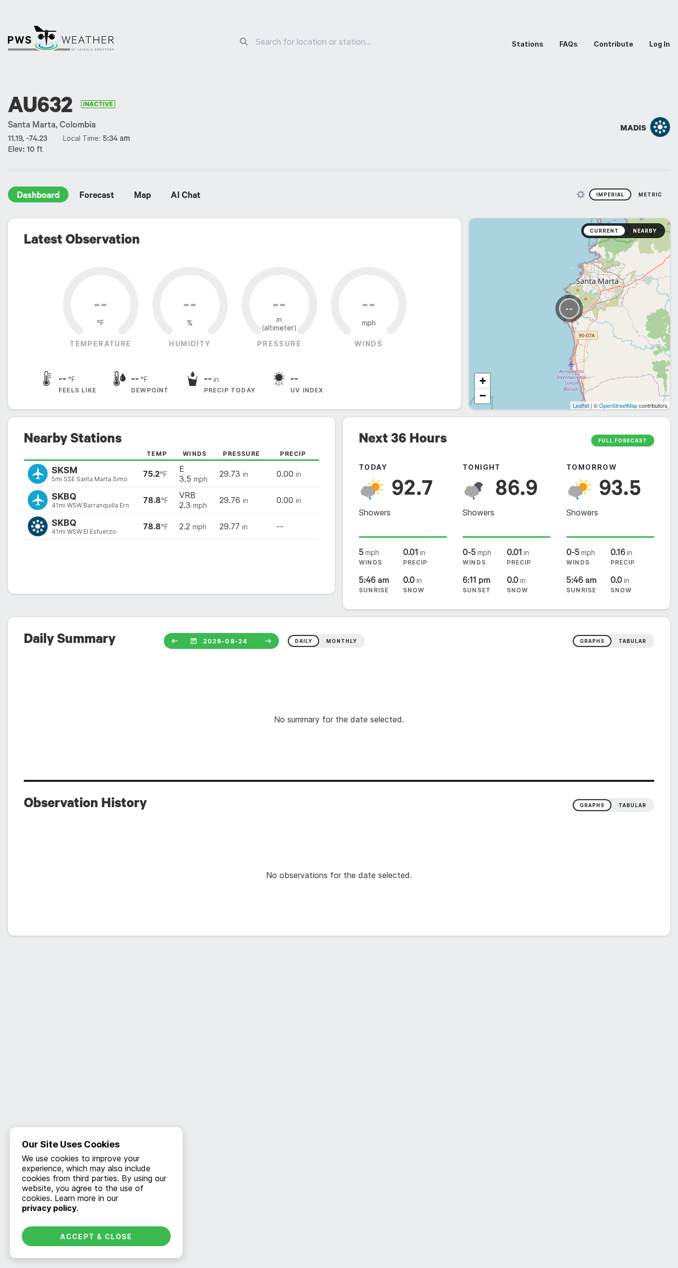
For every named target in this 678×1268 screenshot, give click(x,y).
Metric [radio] (650, 194)
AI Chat (186, 196)
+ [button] (482, 381)
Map (142, 196)
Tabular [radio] (632, 805)
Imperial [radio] (610, 194)
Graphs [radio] (592, 805)
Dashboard (38, 196)
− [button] (482, 395)
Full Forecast (622, 441)
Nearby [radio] (645, 231)
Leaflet (581, 405)
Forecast (96, 196)
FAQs (568, 44)
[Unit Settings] (580, 194)
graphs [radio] (592, 641)
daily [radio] (303, 641)
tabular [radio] (632, 641)
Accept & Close (96, 1236)
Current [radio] (604, 231)
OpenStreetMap (618, 405)
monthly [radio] (341, 641)
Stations (527, 44)
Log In (659, 44)
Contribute (613, 44)
